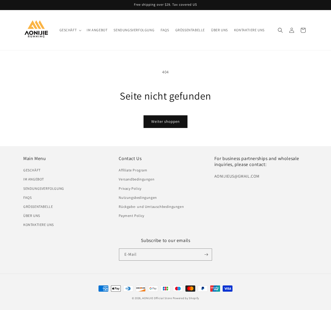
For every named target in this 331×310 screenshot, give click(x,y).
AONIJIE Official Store (157, 298)
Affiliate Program (133, 170)
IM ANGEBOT (33, 179)
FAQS (27, 197)
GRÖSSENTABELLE (38, 206)
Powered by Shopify (186, 298)
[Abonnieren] (206, 254)
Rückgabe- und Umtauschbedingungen (151, 206)
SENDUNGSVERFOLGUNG (43, 188)
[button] (70, 30)
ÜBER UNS (31, 215)
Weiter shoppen (165, 121)
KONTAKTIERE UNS (38, 224)
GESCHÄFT (32, 170)
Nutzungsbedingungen (138, 197)
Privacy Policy (130, 188)
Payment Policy (131, 215)
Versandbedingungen (136, 179)
